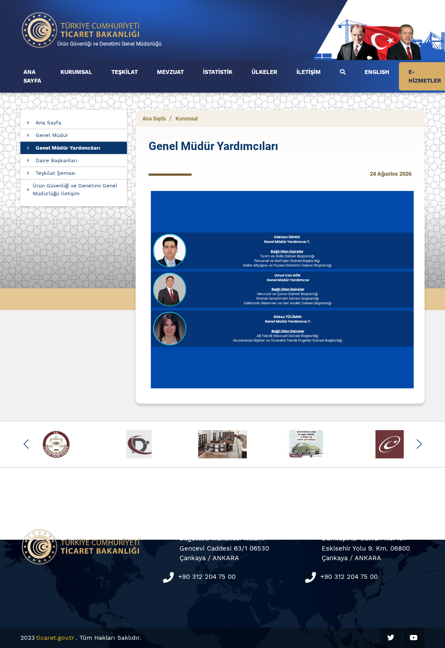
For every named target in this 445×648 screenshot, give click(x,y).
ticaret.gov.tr (55, 637)
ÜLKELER (264, 72)
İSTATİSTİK (217, 72)
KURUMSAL (76, 72)
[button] (26, 444)
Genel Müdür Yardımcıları (68, 148)
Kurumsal (187, 119)
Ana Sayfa (48, 123)
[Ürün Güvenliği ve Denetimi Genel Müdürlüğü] (80, 29)
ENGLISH (377, 72)
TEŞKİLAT (124, 72)
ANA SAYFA (32, 76)
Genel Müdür (52, 135)
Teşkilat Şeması (55, 173)
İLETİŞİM (308, 72)
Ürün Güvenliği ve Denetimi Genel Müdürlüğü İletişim (75, 190)
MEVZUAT (170, 72)
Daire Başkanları (56, 160)
